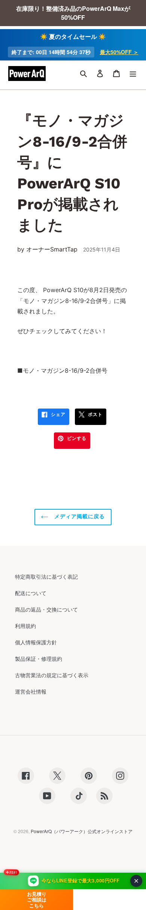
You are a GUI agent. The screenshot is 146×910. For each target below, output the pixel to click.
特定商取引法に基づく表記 (46, 576)
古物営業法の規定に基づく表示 (51, 675)
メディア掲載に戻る (78, 516)
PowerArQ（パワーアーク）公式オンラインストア (82, 831)
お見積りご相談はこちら (36, 899)
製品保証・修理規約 (38, 658)
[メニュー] (133, 73)
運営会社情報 (30, 691)
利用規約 (25, 625)
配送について (30, 593)
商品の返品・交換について (46, 609)
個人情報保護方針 (36, 642)
